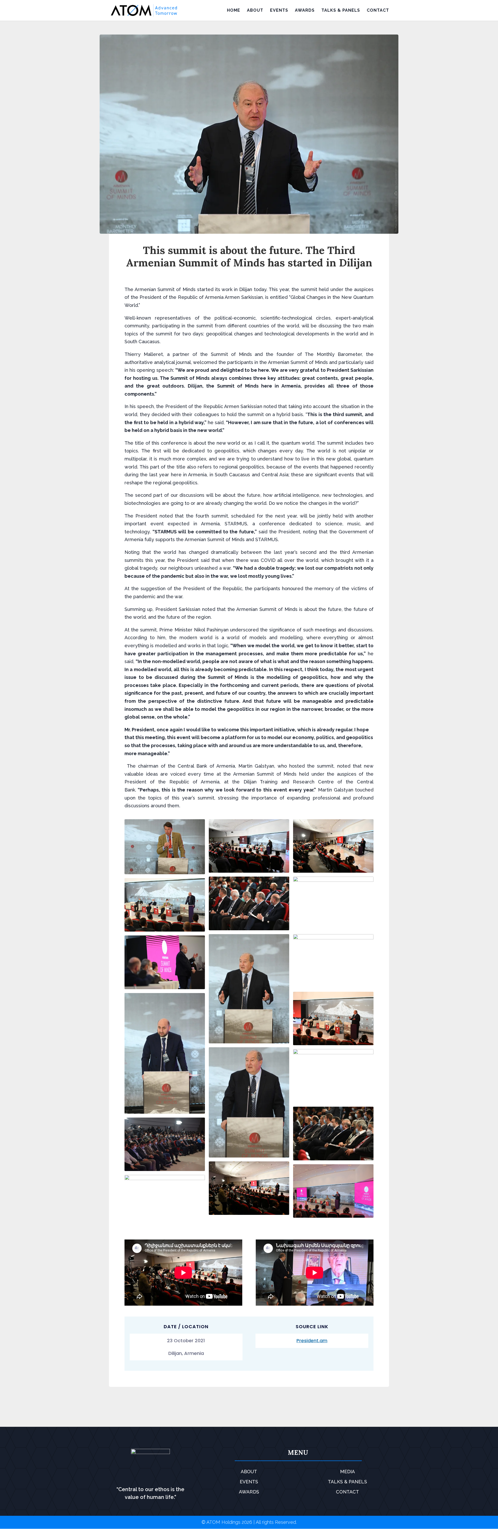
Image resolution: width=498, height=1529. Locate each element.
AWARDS (305, 11)
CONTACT (378, 11)
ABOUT (255, 11)
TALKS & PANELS (340, 11)
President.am (311, 1340)
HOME (233, 11)
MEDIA (347, 1471)
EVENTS (279, 11)
